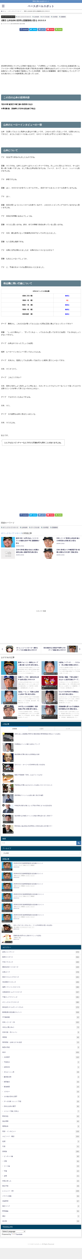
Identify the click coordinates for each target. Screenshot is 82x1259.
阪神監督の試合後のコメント (40, 1012)
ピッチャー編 (41, 1156)
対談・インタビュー (40, 1131)
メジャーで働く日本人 (41, 1111)
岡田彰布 (40, 1126)
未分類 (40, 1221)
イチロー (41, 1091)
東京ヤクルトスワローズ (40, 977)
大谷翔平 (41, 1057)
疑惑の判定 (40, 1047)
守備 (41, 1171)
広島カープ (40, 972)
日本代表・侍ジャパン (40, 1032)
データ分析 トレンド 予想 (41, 1101)
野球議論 (40, 1211)
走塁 (41, 1176)
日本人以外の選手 (41, 1106)
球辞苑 (40, 1037)
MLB (40, 1052)
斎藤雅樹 (63, 16)
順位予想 (40, 1186)
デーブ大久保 (45, 16)
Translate (18, 1234)
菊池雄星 (41, 1087)
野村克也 (40, 1116)
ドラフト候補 (40, 1196)
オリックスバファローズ (8, 16)
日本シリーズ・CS (40, 1022)
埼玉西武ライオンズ (40, 982)
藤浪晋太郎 (41, 1077)
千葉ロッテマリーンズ (40, 997)
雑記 (40, 1216)
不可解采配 (40, 1017)
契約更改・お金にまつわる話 (40, 1042)
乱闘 (40, 1141)
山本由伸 (36, 16)
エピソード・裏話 (40, 1136)
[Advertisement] (41, 49)
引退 (40, 1146)
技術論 (40, 1151)
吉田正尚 (41, 1067)
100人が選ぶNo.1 (40, 1027)
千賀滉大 (41, 1062)
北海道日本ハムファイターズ (40, 992)
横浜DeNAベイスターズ (40, 967)
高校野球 (40, 1201)
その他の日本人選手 (41, 1096)
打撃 (41, 1161)
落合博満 (40, 1121)
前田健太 (41, 1082)
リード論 (41, 1166)
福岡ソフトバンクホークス (40, 987)
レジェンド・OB (40, 1191)
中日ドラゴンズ (40, 962)
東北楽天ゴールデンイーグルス (40, 1007)
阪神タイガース (40, 957)
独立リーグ (40, 1206)
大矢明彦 (55, 16)
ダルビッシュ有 (41, 1072)
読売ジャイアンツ (40, 952)
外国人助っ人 (40, 1181)
